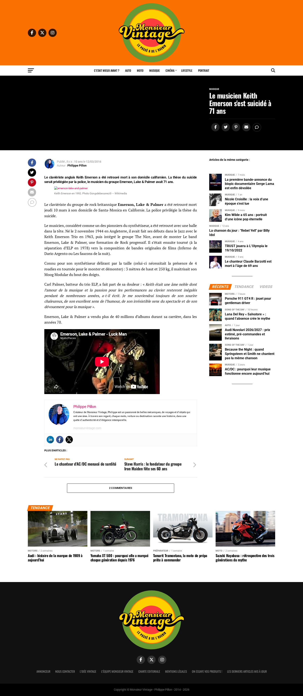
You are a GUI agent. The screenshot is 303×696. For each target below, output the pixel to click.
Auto (128, 70)
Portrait (203, 70)
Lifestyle (186, 70)
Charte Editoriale (149, 671)
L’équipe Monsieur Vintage (117, 671)
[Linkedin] (50, 439)
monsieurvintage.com (87, 428)
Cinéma (170, 70)
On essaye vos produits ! (207, 671)
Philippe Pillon (77, 165)
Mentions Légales (176, 671)
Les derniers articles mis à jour (247, 671)
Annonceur (43, 671)
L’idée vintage (88, 671)
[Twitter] (69, 439)
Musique (154, 70)
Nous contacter (65, 671)
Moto (140, 70)
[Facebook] (59, 439)
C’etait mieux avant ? (106, 70)
